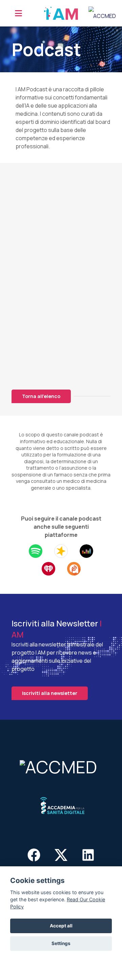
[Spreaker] (61, 550)
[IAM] (61, 13)
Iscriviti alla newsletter (49, 693)
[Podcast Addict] (74, 568)
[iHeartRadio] (48, 568)
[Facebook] (34, 856)
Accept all (61, 925)
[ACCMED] (61, 766)
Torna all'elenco (41, 396)
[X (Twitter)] (61, 856)
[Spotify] (35, 550)
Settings (61, 943)
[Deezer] (86, 550)
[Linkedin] (88, 856)
